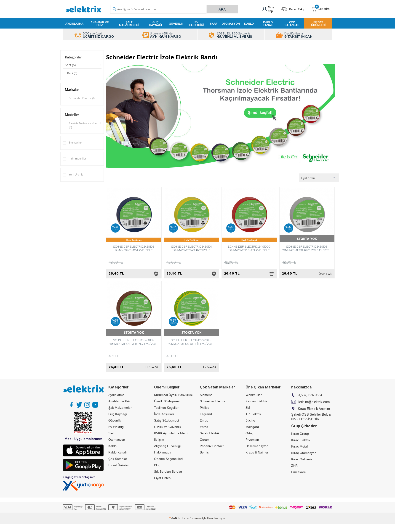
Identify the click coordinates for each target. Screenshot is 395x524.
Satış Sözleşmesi (166, 420)
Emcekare (298, 472)
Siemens (206, 395)
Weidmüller (254, 395)
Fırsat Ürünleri (318, 23)
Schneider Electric (82, 98)
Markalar (72, 89)
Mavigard (252, 427)
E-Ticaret (183, 518)
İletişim (159, 439)
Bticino (250, 420)
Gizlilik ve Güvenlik (167, 427)
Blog (157, 465)
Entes (204, 427)
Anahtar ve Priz (100, 23)
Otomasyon (231, 23)
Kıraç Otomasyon (303, 453)
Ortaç (250, 433)
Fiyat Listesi (162, 478)
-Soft (173, 518)
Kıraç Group (300, 433)
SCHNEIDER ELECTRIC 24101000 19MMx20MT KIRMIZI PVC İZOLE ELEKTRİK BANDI (249, 248)
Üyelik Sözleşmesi (167, 401)
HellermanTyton (257, 446)
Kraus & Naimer (257, 452)
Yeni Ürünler (77, 174)
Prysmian (252, 439)
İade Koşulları (164, 414)
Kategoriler (73, 57)
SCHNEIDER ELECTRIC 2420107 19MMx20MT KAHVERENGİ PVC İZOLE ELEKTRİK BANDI (133, 342)
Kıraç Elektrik (300, 440)
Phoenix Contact (212, 446)
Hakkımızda (162, 452)
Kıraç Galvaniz (301, 459)
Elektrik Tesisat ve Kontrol (85, 125)
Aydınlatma (74, 23)
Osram (205, 439)
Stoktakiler (75, 142)
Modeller (72, 114)
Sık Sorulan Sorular (168, 471)
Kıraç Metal (299, 446)
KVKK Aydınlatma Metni (171, 433)
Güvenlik (176, 23)
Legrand (206, 414)
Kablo (249, 23)
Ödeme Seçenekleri (168, 459)
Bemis (204, 452)
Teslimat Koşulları (166, 407)
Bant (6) (72, 73)
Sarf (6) (70, 65)
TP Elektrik (253, 414)
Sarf (213, 23)
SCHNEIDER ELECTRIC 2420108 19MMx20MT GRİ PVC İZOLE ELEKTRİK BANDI (307, 248)
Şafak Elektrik (209, 433)
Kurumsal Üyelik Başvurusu (174, 395)
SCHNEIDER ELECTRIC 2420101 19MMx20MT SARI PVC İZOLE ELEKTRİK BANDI (191, 248)
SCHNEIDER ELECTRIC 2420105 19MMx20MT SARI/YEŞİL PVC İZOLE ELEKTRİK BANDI (191, 342)
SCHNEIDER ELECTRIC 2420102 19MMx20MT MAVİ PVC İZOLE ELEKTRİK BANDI (133, 248)
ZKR (294, 465)
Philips (204, 407)
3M (248, 407)
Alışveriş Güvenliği (167, 446)
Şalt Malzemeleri (129, 23)
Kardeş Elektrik (256, 401)
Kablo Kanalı (268, 23)
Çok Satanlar (292, 23)
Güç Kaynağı (155, 23)
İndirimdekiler (77, 158)
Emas (204, 420)
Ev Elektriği (196, 23)
